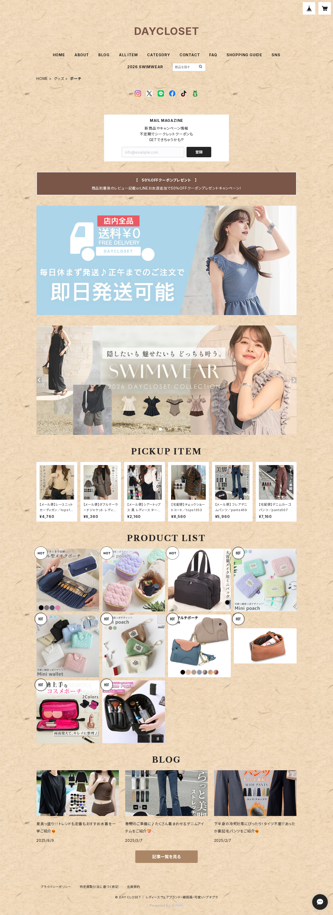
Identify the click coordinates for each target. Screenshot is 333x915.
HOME (59, 55)
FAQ (213, 55)
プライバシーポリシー (56, 887)
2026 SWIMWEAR (145, 67)
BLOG (104, 55)
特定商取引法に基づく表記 (99, 887)
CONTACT (190, 55)
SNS (276, 55)
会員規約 (133, 887)
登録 (199, 152)
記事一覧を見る (166, 856)
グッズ (59, 78)
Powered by (161, 905)
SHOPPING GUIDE (244, 55)
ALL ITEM (128, 55)
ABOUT (81, 55)
